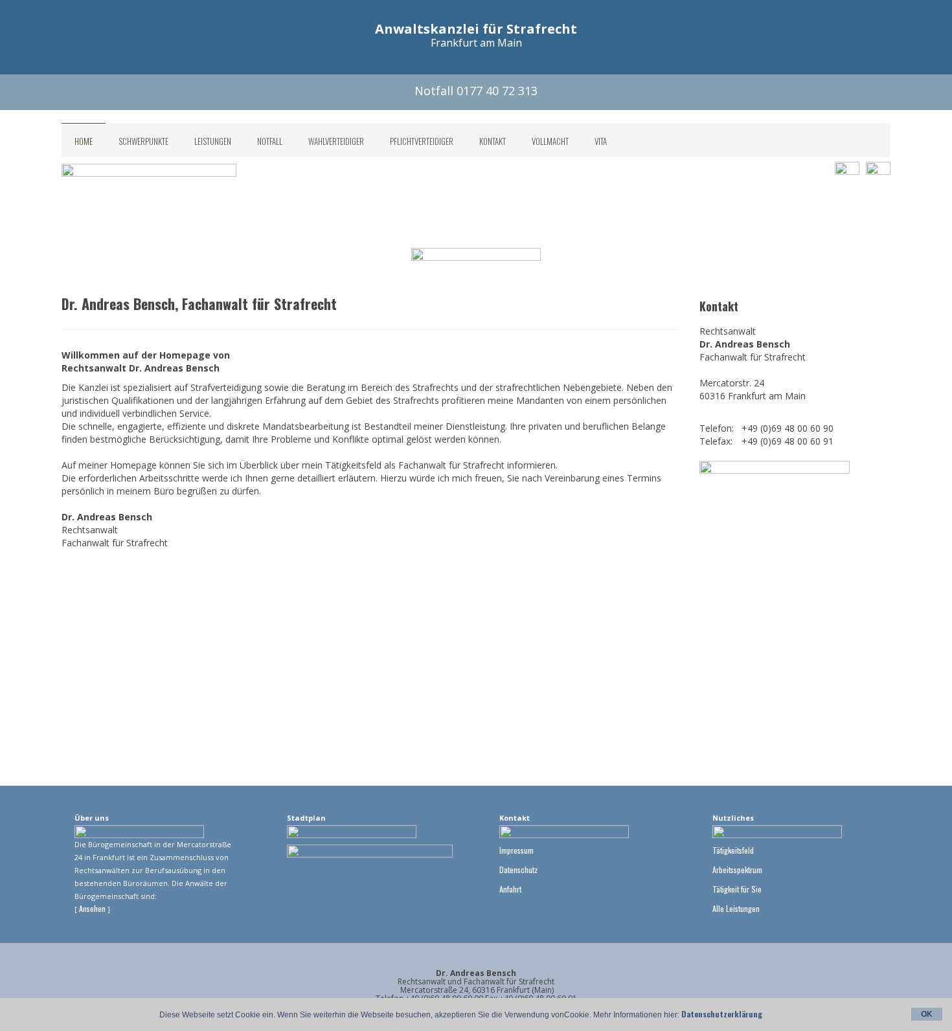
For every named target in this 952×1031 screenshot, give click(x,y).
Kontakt (492, 141)
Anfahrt (510, 888)
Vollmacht (550, 141)
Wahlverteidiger (336, 141)
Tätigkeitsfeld (733, 850)
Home (83, 141)
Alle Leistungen (736, 908)
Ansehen (93, 908)
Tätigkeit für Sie (737, 888)
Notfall (269, 141)
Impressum (516, 850)
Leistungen (212, 141)
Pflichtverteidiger (421, 141)
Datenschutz (518, 869)
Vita (601, 141)
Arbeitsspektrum (737, 869)
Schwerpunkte (143, 141)
